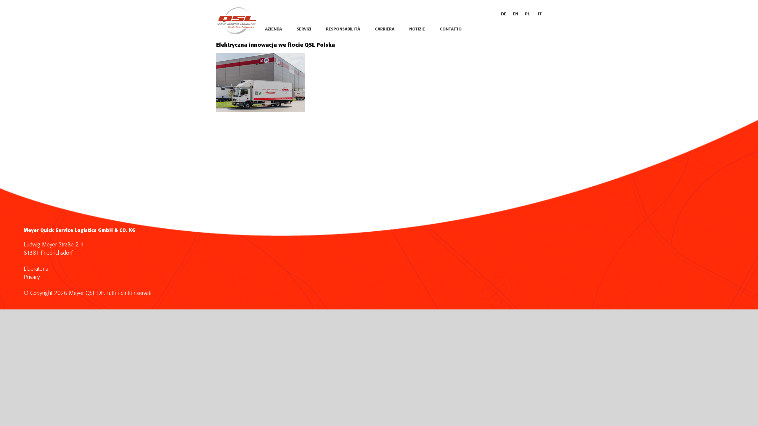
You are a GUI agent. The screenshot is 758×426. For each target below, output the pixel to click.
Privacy (32, 277)
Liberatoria (36, 269)
